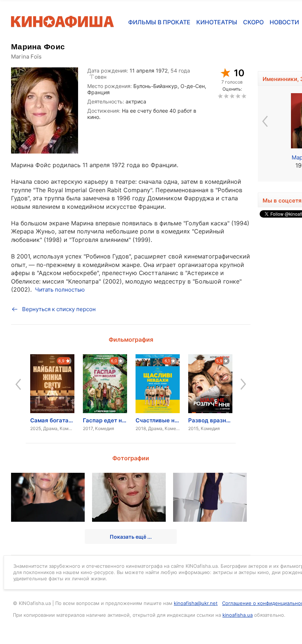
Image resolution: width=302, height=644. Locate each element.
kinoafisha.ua (237, 615)
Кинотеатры (216, 22)
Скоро (253, 22)
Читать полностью (60, 289)
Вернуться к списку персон (59, 309)
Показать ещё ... (131, 537)
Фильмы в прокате (159, 22)
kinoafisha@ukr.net (196, 603)
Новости (284, 22)
